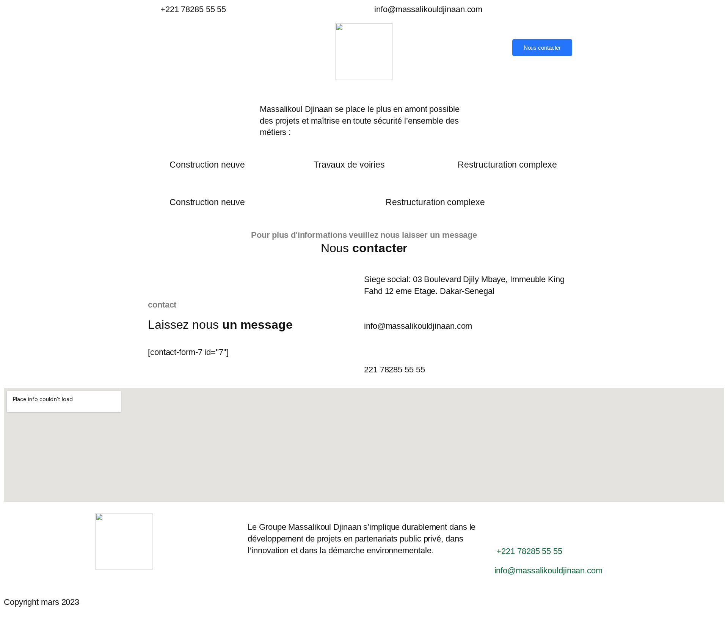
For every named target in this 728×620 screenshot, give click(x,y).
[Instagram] (474, 60)
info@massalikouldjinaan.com (428, 9)
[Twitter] (474, 51)
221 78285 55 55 (394, 369)
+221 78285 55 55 (192, 9)
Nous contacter (542, 47)
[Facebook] (474, 43)
